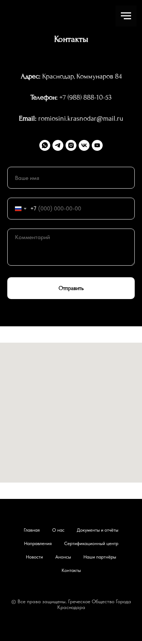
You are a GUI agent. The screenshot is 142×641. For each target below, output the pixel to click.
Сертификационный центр (91, 543)
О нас (58, 530)
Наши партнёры (99, 557)
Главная (32, 530)
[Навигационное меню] (126, 16)
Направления (38, 543)
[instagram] (71, 145)
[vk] (84, 145)
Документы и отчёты (97, 530)
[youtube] (97, 145)
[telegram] (57, 145)
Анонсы (63, 557)
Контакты (71, 570)
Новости (34, 557)
